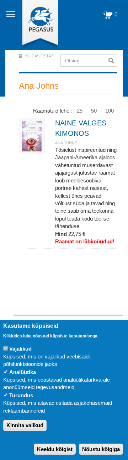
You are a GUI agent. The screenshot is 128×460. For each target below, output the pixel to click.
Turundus (21, 395)
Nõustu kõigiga (101, 449)
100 (109, 111)
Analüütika (22, 372)
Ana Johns (66, 143)
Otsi (112, 60)
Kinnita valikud (24, 425)
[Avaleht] (36, 25)
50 (94, 111)
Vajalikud (20, 349)
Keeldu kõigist (55, 449)
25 (79, 111)
